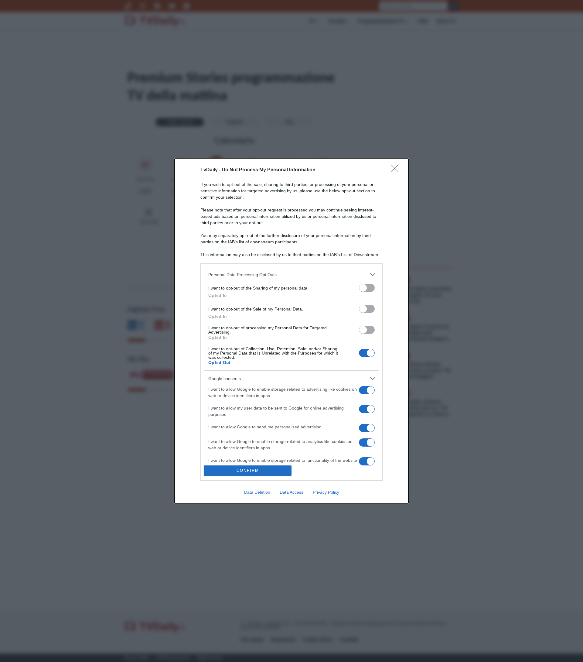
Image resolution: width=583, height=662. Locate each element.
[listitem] (291, 274)
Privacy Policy (326, 492)
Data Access (291, 492)
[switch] (367, 288)
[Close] (396, 170)
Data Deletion (257, 492)
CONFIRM (248, 470)
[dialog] (291, 331)
